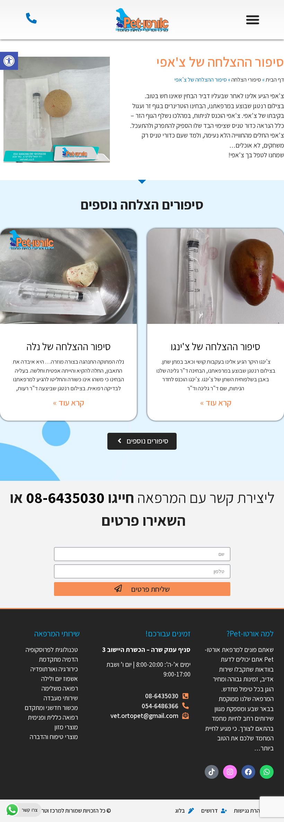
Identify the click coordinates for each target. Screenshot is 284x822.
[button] (9, 61)
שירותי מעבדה (61, 698)
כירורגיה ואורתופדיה (54, 669)
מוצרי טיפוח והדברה (54, 736)
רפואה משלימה (60, 688)
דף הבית (275, 79)
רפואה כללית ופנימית (53, 717)
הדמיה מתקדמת (58, 659)
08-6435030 (65, 497)
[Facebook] (248, 772)
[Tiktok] (212, 772)
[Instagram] (230, 772)
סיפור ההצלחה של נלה (68, 346)
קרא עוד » (215, 402)
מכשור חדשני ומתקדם (51, 707)
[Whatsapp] (267, 772)
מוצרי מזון (66, 727)
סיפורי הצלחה (246, 79)
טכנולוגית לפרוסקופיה (52, 649)
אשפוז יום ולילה (59, 678)
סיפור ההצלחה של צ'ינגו (215, 346)
